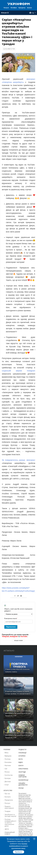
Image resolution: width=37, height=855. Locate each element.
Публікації (22, 753)
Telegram (5, 636)
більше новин (18, 640)
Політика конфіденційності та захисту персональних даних (10, 822)
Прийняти (18, 852)
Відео (20, 762)
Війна (6, 752)
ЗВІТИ (7, 829)
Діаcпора (8, 781)
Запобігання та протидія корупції (10, 815)
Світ (6, 768)
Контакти (8, 797)
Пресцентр (21, 8)
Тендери (7, 811)
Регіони (7, 772)
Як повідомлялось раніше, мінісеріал (18, 460)
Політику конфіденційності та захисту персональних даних (18, 846)
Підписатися (11, 627)
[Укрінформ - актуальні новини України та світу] (18, 4)
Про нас (7, 793)
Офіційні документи (22, 784)
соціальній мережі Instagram (18, 371)
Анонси (29, 8)
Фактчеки (8, 765)
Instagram (14, 636)
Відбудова (8, 756)
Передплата (9, 800)
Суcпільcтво (9, 775)
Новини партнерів (22, 776)
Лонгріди (22, 772)
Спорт (7, 785)
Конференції (23, 780)
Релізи (21, 788)
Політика (7, 759)
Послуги (6, 8)
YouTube (23, 636)
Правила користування (9, 807)
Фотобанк (14, 8)
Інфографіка (23, 769)
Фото (20, 759)
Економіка (8, 762)
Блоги (20, 765)
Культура (8, 778)
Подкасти (22, 749)
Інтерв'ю (21, 756)
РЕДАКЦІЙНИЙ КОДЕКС (10, 833)
